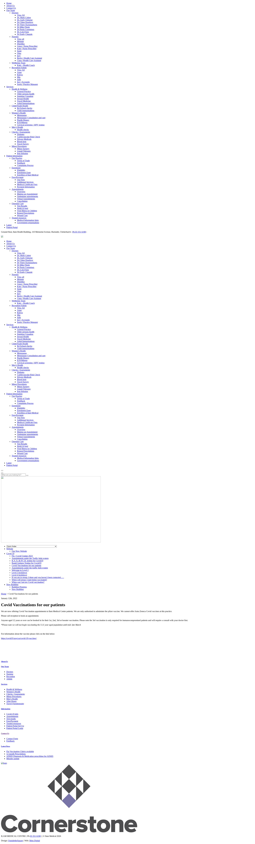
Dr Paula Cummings (25, 29)
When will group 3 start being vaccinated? (29, 580)
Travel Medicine (24, 101)
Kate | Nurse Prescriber (26, 48)
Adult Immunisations (26, 103)
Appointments (18, 189)
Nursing (15, 37)
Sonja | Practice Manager (27, 84)
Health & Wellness (19, 89)
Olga (19, 53)
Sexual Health (23, 99)
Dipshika (21, 44)
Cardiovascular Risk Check (28, 137)
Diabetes (20, 134)
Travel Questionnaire (15, 704)
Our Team (10, 10)
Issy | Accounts (23, 82)
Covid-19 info (12, 714)
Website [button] (9, 549)
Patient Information (14, 156)
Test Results (22, 206)
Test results (11, 719)
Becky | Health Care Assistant (29, 58)
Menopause (22, 115)
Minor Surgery (23, 149)
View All (21, 15)
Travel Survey (23, 144)
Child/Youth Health (20, 106)
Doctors (15, 13)
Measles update (12, 758)
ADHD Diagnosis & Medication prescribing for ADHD (29, 756)
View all (20, 39)
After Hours (11, 701)
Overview (21, 191)
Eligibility (21, 170)
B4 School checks (24, 108)
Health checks (23, 130)
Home (9, 3)
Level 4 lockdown (19, 575)
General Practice (24, 91)
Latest (8, 225)
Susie (19, 51)
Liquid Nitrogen (24, 151)
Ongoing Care (18, 203)
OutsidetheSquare (15, 840)
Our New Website (19, 551)
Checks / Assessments (21, 132)
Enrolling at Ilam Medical (27, 175)
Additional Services (25, 182)
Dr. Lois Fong (23, 32)
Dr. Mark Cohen (24, 17)
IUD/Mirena (22, 122)
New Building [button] (12, 584)
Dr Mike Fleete (23, 27)
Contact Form (12, 738)
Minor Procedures (19, 146)
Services (9, 87)
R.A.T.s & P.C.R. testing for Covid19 (27, 561)
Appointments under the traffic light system (30, 568)
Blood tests (21, 141)
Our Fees (21, 180)
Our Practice (17, 158)
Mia (18, 77)
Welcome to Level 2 (20, 570)
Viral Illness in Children (27, 211)
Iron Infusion (22, 153)
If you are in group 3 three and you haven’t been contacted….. (38, 577)
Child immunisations (25, 110)
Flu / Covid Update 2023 (22, 556)
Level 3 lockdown (19, 572)
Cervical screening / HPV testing (30, 125)
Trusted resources (19, 218)
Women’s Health (19, 113)
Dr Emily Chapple (24, 34)
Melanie (20, 41)
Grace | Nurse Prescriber (27, 46)
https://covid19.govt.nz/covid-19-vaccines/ (19, 638)
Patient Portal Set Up (15, 726)
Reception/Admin (19, 68)
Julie (19, 79)
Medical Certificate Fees (27, 184)
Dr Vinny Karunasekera (27, 25)
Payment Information (26, 187)
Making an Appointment (27, 194)
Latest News (5, 746)
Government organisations (28, 222)
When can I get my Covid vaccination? (28, 582)
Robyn (20, 75)
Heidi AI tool (22, 208)
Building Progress (19, 587)
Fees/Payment (17, 177)
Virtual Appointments (26, 199)
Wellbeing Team (18, 63)
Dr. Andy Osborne (25, 20)
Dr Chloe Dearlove (25, 22)
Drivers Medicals (24, 139)
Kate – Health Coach (26, 65)
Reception (10, 676)
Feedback (21, 163)
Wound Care (22, 215)
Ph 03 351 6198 (79, 232)
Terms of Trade (23, 161)
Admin (9, 679)
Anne (19, 72)
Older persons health (25, 94)
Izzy (19, 56)
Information (5, 709)
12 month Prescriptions (16, 754)
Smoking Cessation (25, 96)
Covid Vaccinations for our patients (26, 565)
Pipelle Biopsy (23, 120)
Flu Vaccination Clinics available (20, 751)
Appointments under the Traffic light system (30, 558)
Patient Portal (12, 227)
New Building (18, 589)
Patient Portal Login (14, 728)
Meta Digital (34, 840)
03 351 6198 (35, 836)
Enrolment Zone (24, 172)
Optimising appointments (27, 196)
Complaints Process (25, 165)
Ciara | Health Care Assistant (29, 60)
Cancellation (22, 201)
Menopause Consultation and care (31, 118)
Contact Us (11, 8)
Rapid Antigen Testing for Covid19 (26, 563)
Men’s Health (17, 127)
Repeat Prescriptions (25, 213)
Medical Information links (28, 220)
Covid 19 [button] (10, 553)
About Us (10, 6)
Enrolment (16, 168)
